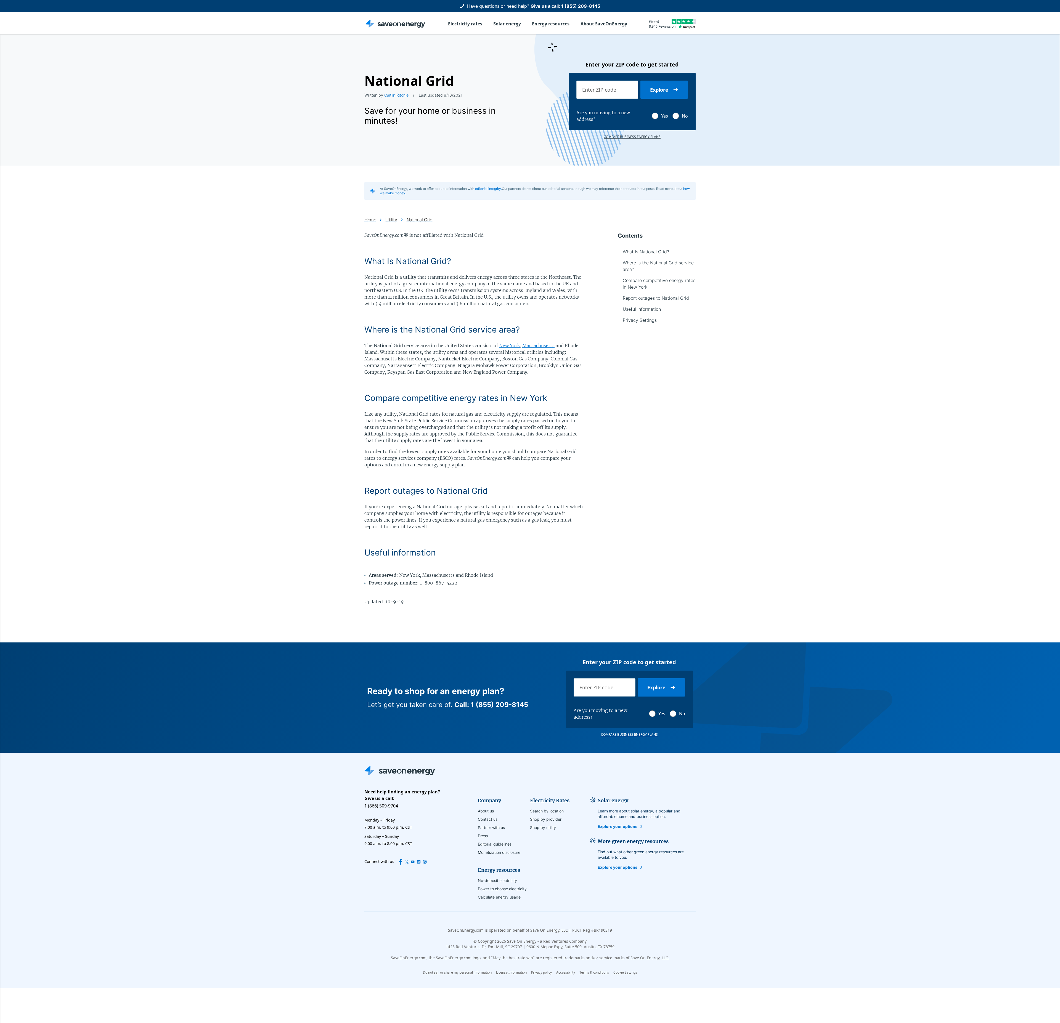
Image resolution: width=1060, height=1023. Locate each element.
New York (509, 345)
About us (486, 811)
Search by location (547, 811)
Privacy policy (541, 972)
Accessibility (565, 972)
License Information (511, 972)
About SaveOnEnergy (604, 24)
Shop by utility (543, 827)
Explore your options (617, 826)
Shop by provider (545, 819)
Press (483, 835)
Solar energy (507, 24)
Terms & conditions (594, 972)
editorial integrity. (488, 189)
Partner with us (491, 827)
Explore (659, 89)
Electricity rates (465, 24)
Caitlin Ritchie (396, 95)
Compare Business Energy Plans (632, 137)
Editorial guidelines (495, 844)
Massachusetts (538, 345)
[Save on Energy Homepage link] (395, 24)
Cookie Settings (625, 972)
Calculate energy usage (499, 897)
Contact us (487, 819)
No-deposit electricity (497, 880)
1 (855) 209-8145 (580, 6)
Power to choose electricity (502, 888)
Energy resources (550, 24)
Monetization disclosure (499, 852)
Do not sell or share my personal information (457, 972)
